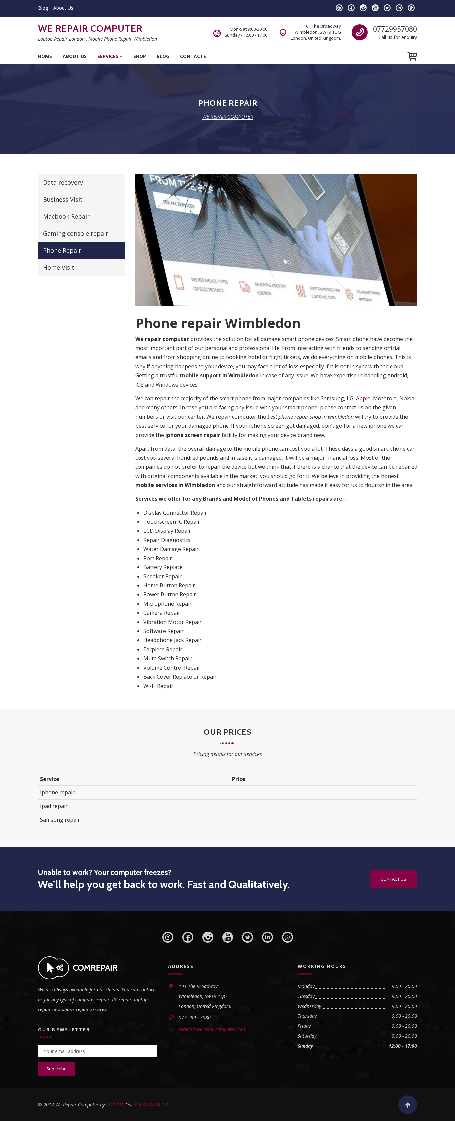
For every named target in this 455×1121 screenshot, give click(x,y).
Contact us (393, 879)
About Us (63, 8)
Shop (139, 56)
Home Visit (58, 267)
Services (107, 56)
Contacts (193, 56)
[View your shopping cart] (412, 56)
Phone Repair (62, 250)
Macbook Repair (66, 216)
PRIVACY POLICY (151, 1104)
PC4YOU (114, 1104)
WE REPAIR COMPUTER (90, 28)
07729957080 (395, 29)
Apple (363, 398)
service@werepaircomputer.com (212, 1029)
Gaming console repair (75, 233)
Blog (43, 8)
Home (45, 56)
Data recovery (63, 182)
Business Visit (63, 199)
